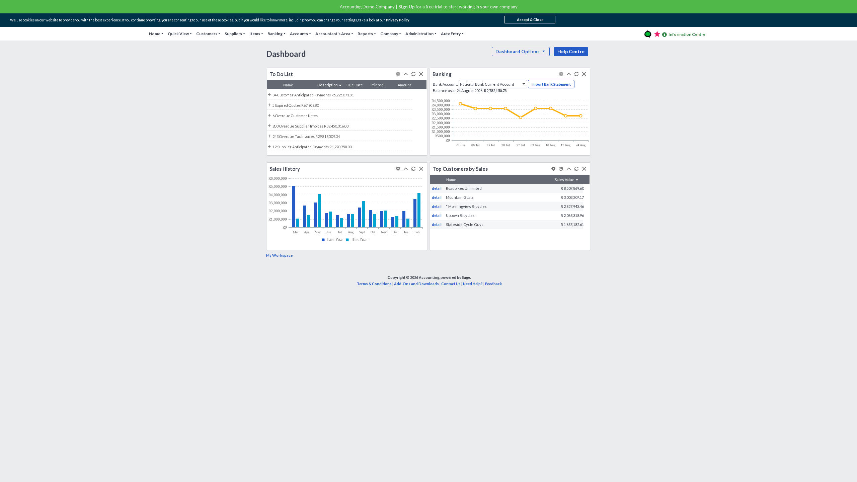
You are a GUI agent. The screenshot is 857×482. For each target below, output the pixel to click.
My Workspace (279, 255)
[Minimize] (405, 74)
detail (437, 188)
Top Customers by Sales (460, 169)
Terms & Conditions (374, 284)
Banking (442, 74)
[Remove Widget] (420, 74)
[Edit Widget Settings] (397, 74)
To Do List (281, 74)
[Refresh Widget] (413, 74)
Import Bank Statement (551, 84)
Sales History (284, 169)
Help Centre (571, 51)
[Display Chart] (560, 168)
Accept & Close (530, 19)
